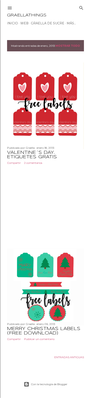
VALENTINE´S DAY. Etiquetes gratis (32, 155)
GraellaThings (26, 15)
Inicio (12, 23)
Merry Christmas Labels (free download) (43, 331)
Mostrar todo (67, 45)
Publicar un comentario (39, 339)
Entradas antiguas (69, 357)
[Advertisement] (45, 207)
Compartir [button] (14, 162)
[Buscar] (81, 7)
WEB (24, 23)
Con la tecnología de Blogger (49, 384)
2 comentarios (33, 162)
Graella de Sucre (47, 23)
